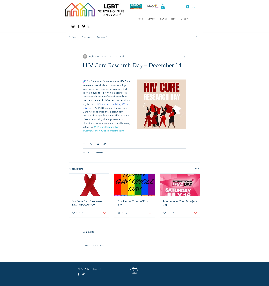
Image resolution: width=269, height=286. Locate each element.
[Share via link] (104, 144)
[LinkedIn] (89, 26)
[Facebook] (78, 26)
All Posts (72, 37)
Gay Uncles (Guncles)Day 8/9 (133, 203)
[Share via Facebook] (84, 144)
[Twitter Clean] (83, 274)
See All (197, 168)
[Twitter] (84, 26)
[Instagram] (73, 26)
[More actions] (184, 56)
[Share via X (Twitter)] (91, 144)
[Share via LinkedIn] (97, 144)
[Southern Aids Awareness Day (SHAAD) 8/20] (89, 185)
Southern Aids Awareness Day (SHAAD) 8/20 (87, 203)
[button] (163, 6)
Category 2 (102, 37)
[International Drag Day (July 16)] (180, 185)
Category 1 (86, 37)
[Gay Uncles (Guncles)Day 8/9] (134, 185)
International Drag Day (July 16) (180, 203)
